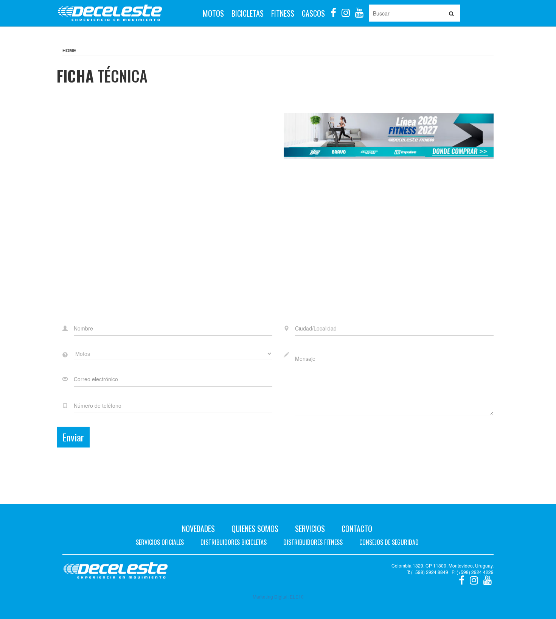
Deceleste (110, 13)
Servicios (310, 528)
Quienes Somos (254, 528)
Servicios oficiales (160, 542)
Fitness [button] (282, 13)
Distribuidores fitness (313, 542)
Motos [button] (213, 13)
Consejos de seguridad (389, 542)
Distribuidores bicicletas (233, 542)
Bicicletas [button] (247, 13)
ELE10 (297, 596)
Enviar (73, 437)
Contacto (357, 528)
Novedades (198, 528)
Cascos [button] (313, 13)
